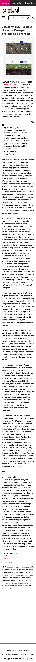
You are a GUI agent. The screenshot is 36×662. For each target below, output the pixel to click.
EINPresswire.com (9, 85)
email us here (6, 559)
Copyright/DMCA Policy (12, 659)
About (9, 650)
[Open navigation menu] (3, 18)
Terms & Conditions (27, 654)
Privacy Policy (28, 659)
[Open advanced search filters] (28, 18)
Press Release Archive (21, 650)
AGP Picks (5, 3)
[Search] (23, 18)
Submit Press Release (10, 654)
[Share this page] (33, 18)
